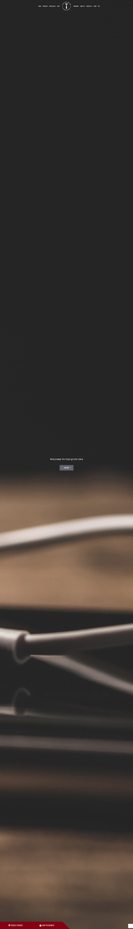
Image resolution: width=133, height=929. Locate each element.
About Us (82, 6)
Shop (58, 6)
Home (39, 6)
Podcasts (45, 6)
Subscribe (75, 6)
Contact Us (89, 6)
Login (95, 6)
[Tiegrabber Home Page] (66, 6)
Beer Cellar (52, 6)
